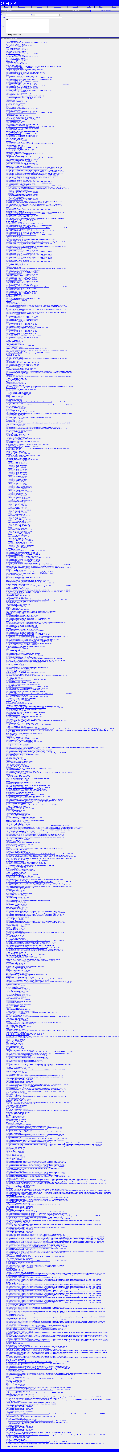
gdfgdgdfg (8, 101)
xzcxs (7, 414)
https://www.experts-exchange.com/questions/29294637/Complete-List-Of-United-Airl (28, 1051)
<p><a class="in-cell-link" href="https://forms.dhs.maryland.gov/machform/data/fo (28, 1349)
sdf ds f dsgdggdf (10, 1331)
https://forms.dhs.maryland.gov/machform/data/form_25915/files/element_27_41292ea (29, 1362)
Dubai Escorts (9, 166)
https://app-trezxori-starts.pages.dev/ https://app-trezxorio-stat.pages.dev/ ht (26, 1168)
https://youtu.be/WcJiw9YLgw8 (14, 754)
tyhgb (7, 440)
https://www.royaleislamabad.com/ (15, 861)
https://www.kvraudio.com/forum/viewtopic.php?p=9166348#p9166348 (24, 637)
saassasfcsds (9, 995)
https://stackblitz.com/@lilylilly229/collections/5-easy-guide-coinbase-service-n (27, 204)
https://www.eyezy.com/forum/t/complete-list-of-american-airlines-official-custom (27, 949)
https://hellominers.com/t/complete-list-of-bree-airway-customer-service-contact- (27, 1442)
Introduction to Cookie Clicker (14, 455)
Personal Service (10, 761)
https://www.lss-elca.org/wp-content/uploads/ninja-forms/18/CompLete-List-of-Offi (27, 1084)
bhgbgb (8, 1106)
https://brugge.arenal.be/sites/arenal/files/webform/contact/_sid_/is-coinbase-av (27, 268)
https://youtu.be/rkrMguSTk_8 (14, 739)
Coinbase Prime (10, 809)
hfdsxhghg (8, 1039)
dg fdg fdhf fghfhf (10, 1262)
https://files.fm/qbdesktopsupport (15, 682)
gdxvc (7, 734)
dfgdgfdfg (8, 1026)
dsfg (7, 1042)
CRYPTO (8, 605)
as (6, 1419)
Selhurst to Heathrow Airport (13, 580)
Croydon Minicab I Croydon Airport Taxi (16, 42)
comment (8, 1074)
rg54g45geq (9, 823)
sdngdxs (8, 774)
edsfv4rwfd (9, 1018)
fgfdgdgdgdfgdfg (10, 1037)
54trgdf (8, 1381)
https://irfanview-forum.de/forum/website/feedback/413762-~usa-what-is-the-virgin (28, 636)
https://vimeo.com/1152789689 (14, 219)
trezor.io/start (9, 841)
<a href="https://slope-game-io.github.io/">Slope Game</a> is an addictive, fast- (27, 242)
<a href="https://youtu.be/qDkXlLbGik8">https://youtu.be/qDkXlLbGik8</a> (26, 66)
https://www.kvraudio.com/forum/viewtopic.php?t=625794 (21, 643)
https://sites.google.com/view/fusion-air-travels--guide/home (22, 1066)
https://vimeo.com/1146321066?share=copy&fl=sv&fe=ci (21, 572)
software (8, 295)
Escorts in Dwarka (11, 150)
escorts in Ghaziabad (11, 803)
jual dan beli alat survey (12, 438)
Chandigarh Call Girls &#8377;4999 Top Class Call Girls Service (23, 566)
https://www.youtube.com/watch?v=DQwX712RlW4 (19, 788)
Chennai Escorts (10, 819)
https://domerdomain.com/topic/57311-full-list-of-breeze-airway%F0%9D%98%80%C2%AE (30, 1378)
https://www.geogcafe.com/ (13, 656)
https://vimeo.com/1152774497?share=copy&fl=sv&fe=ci (21, 235)
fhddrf (7, 783)
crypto (7, 41)
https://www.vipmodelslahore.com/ (15, 789)
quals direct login (10, 844)
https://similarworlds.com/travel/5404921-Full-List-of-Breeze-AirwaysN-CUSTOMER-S (29, 1190)
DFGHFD (8, 849)
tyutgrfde (8, 1068)
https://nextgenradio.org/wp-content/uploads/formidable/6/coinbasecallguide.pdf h (27, 287)
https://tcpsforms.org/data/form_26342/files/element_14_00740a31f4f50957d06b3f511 (29, 1247)
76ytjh (7, 1395)
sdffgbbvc (8, 1007)
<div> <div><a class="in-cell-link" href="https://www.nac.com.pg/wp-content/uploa (28, 1091)
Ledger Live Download (12, 1087)
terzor (7, 125)
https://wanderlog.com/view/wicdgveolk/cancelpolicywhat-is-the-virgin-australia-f (27, 600)
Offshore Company (11, 609)
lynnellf (8, 970)
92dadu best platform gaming (13, 120)
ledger (7, 65)
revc (7, 1364)
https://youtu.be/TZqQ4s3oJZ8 (14, 273)
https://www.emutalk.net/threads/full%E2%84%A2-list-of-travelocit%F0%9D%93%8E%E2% (30, 854)
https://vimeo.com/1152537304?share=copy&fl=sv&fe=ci (21, 252)
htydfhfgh (8, 410)
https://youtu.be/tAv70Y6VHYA (14, 556)
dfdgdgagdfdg (9, 61)
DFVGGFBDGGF (10, 762)
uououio (8, 51)
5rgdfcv (8, 1371)
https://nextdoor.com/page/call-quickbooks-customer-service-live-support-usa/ (27, 173)
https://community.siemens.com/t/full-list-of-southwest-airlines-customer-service (27, 1414)
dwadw (7, 821)
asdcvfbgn (8, 973)
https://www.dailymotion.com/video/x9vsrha (17, 550)
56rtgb (7, 1160)
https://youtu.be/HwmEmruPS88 (14, 68)
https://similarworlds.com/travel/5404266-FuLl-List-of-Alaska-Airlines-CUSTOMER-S (28, 1214)
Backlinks (8, 588)
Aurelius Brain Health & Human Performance (18, 348)
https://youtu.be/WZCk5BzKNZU (14, 362)
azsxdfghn (8, 880)
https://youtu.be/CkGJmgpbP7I (14, 124)
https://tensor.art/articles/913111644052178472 (18, 1126)
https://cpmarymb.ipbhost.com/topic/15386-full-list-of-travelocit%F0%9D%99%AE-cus (29, 1400)
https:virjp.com (12, 744)
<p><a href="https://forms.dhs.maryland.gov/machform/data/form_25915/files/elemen (29, 1327)
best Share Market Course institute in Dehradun (19, 802)
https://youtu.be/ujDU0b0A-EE (14, 82)
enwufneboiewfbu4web (12, 369)
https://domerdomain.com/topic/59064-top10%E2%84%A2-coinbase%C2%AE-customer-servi (31, 1367)
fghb (7, 399)
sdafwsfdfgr (9, 769)
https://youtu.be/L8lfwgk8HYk (14, 271)
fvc (7, 354)
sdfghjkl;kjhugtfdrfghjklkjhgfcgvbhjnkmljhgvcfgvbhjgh (20, 865)
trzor (7, 677)
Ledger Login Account (11, 699)
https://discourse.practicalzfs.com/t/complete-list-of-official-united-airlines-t (26, 1217)
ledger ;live (9, 45)
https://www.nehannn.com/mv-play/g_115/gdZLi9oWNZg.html (22, 127)
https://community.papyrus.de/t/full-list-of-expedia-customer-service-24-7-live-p (27, 1237)
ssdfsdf (8, 901)
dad (7, 1314)
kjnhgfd (8, 918)
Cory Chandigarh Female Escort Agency (16, 270)
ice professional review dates (16, 97)
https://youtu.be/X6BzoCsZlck (14, 654)
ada (7, 1315)
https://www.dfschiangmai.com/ (14, 298)
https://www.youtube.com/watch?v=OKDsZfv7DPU (19, 778)
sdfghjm (8, 994)
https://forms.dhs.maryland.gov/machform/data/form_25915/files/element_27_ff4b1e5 (29, 1366)
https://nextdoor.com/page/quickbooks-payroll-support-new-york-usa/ (24, 176)
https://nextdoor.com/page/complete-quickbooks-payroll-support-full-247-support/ (27, 172)
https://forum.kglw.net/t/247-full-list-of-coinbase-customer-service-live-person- (26, 830)
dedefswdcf (9, 1109)
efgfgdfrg (8, 1105)
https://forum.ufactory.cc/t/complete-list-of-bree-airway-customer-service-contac (27, 1307)
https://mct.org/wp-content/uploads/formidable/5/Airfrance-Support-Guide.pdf (26, 948)
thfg (7, 445)
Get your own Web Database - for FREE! (59, 1450)
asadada (10, 191)
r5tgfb (7, 1370)
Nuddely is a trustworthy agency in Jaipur (17, 820)
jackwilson (8, 967)
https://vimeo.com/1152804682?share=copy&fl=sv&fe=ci (21, 214)
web (7, 110)
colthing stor (9, 310)
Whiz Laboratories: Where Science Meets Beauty (19, 696)
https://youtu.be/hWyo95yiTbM (14, 142)
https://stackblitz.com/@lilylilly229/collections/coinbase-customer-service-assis (27, 186)
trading (10, 501)
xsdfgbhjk (8, 1032)
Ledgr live (8, 80)
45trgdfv (8, 1169)
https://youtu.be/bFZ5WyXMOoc (14, 555)
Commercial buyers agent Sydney (15, 959)
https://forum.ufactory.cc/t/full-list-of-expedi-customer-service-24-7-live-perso (26, 1275)
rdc (7, 1401)
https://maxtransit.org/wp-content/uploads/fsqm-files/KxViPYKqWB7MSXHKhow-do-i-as (29, 730)
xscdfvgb (8, 1073)
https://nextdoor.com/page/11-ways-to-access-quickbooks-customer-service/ (26, 167)
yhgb (7, 347)
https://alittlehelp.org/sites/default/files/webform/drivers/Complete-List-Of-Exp (26, 1022)
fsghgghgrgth (9, 1112)
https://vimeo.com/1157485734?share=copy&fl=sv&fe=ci (21, 90)
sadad (10, 190)
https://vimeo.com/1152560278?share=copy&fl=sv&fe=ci (21, 243)
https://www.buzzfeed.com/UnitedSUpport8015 (18, 1056)
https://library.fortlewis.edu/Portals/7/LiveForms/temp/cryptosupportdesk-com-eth (27, 448)
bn (6, 1133)
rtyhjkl (7, 894)
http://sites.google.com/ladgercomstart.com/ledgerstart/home (22, 427)
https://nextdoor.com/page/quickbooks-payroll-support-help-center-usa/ (25, 174)
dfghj (7, 908)
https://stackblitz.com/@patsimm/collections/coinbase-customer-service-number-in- (30, 187)
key (7, 381)
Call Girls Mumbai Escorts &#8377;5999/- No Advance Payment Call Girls (26, 708)
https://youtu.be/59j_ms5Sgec (14, 108)
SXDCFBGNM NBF (11, 893)
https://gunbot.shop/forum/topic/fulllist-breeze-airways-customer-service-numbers (27, 1348)
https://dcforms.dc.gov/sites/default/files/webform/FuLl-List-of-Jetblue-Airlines (27, 1182)
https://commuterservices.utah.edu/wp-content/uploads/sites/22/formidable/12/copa (28, 1140)
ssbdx (7, 764)
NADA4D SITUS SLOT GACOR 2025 (16, 336)
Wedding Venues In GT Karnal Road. (18, 706)
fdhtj (7, 931)
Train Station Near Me (12, 346)
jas (6, 44)
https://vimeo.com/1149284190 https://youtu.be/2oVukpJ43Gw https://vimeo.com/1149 (29, 402)
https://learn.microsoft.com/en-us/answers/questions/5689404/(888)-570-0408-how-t (28, 312)
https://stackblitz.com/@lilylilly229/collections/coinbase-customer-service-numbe (27, 201)
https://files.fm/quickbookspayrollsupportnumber (19, 688)
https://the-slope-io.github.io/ (13, 56)
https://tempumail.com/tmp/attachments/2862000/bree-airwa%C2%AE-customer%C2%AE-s (31, 1176)
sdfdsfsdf (8, 1276)
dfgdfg (7, 121)
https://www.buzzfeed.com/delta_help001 (17, 1061)
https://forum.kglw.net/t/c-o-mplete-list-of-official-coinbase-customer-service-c (26, 826)
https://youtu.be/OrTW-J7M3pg (14, 723)
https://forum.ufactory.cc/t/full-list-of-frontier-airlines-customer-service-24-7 (26, 1227)
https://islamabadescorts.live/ (14, 712)
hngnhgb (8, 868)
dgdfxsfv (8, 859)
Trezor (7, 92)
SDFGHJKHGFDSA (11, 601)
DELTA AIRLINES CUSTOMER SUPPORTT (18, 1033)
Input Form (32, 1446)
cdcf (7, 1047)
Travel (7, 344)
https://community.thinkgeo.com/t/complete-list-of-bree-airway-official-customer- (27, 1435)
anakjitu (10, 746)
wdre (7, 1122)
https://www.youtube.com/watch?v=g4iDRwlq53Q (19, 563)
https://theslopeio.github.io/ (13, 54)
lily (6, 104)
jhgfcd (7, 891)
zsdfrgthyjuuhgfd (10, 866)
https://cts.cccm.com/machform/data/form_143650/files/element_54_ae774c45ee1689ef (29, 1390)
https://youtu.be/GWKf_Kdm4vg (14, 653)
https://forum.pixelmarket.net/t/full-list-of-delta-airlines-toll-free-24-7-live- (25, 1204)
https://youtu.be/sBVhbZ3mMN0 (14, 782)
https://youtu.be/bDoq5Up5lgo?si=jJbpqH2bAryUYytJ (20, 557)
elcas (7, 845)
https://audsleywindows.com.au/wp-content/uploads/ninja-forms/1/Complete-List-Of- (28, 1110)
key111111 (8, 379)
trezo (7, 811)
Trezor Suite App (10, 956)
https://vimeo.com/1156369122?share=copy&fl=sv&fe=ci (21, 113)
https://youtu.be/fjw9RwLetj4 (13, 83)
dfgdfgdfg (8, 767)
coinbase (8, 1338)
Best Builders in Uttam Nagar (14, 577)
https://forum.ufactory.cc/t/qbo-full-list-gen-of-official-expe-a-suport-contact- (26, 1216)
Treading (10, 542)
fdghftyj (8, 935)
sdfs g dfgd (9, 1223)
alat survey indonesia (11, 720)
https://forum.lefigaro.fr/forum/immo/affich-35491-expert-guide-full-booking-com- (27, 799)
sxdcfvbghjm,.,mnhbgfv (12, 870)
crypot (7, 49)
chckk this (8, 1095)
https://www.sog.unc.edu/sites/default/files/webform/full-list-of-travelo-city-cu (26, 1127)
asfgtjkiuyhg (9, 1015)
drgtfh (7, 383)
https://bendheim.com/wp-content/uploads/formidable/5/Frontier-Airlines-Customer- (28, 983)
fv (6, 355)
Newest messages (12, 1446)
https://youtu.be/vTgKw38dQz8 (14, 135)
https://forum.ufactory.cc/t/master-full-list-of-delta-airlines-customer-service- (26, 1245)
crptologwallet (9, 1029)
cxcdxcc (8, 55)
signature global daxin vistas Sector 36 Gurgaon (19, 1016)
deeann (8, 1150)
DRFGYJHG (9, 1440)
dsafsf (7, 998)
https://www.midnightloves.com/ (14, 862)
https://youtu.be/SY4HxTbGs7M (14, 128)
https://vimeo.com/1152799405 (14, 215)
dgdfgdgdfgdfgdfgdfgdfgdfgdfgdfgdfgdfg (16, 955)
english (8, 420)
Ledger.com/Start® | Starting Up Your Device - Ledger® (21, 239)
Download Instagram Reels (13, 313)
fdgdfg (7, 765)
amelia (7, 208)
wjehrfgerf (8, 962)
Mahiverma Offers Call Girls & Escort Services (18, 202)
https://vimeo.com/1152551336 (14, 250)
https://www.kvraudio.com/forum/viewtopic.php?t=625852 (21, 640)
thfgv (7, 341)
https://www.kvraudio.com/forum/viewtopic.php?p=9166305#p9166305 (24, 639)
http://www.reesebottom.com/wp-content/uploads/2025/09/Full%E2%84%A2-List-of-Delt (29, 1432)
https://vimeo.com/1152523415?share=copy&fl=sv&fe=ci (21, 259)
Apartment (8, 160)
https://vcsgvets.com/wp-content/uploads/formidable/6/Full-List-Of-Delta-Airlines (27, 879)
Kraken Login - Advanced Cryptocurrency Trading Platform (21, 1402)
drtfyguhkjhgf (9, 1436)
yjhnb (7, 403)
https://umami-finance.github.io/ (14, 459)
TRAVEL (8, 671)
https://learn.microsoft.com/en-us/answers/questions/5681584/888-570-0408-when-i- (28, 350)
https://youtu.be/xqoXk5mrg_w (14, 162)
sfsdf (7, 1263)
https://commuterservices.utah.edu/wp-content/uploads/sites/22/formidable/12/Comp (28, 1200)
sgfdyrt (8, 129)
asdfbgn (8, 906)
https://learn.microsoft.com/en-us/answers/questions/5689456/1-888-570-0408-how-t (28, 305)
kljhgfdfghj (8, 851)
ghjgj (7, 936)
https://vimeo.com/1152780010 (14, 226)
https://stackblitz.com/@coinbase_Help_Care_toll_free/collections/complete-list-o (30, 188)
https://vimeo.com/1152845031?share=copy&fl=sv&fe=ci (21, 183)
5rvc (7, 1383)
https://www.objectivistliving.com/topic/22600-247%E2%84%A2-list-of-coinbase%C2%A (29, 1346)
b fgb (7, 400)
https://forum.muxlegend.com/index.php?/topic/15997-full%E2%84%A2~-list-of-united (29, 1387)
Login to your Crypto (11, 149)
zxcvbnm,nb (9, 889)
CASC (7, 732)
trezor (7, 47)
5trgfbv (8, 1270)
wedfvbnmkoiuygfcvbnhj (12, 1023)
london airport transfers (12, 444)
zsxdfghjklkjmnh (10, 897)
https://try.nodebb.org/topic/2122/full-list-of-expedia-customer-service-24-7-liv (26, 1256)
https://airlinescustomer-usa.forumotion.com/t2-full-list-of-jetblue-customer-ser (27, 747)
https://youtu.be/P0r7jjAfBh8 (13, 337)
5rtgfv (7, 1108)
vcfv (7, 442)
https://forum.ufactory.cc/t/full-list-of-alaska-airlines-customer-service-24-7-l (26, 1266)
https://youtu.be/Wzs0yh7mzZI (14, 724)
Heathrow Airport (10, 581)
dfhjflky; (8, 903)
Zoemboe (8, 156)
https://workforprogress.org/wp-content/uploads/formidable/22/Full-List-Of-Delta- (27, 848)
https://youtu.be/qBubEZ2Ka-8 (14, 179)
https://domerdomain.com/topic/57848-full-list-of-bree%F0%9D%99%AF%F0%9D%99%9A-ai (31, 1374)
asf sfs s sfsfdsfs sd (11, 1304)
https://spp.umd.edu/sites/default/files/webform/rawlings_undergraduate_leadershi (28, 911)
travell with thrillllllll (11, 1078)
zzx (7, 1002)
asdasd (8, 395)
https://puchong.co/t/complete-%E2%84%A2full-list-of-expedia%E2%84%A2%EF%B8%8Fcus (31, 1036)
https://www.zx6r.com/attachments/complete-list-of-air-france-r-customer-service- (27, 1077)
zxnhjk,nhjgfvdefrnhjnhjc (12, 887)
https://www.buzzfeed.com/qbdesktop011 (17, 795)
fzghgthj (8, 1116)
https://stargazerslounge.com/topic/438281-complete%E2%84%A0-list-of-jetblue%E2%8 (29, 882)
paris (7, 666)
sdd (9, 197)
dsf (7, 106)
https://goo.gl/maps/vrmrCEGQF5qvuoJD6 (17, 611)
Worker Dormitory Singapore (13, 980)
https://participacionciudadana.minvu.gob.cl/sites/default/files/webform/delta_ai (27, 800)
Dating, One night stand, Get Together (16, 612)
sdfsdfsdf (8, 59)
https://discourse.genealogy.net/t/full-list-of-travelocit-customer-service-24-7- (26, 1397)
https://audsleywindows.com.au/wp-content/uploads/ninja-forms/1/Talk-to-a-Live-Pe (28, 1096)
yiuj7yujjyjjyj (9, 1067)
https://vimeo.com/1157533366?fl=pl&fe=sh (17, 72)
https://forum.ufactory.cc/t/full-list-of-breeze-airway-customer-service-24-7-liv (26, 1373)
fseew (7, 396)
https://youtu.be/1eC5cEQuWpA (14, 364)
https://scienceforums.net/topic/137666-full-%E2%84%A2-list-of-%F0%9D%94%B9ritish (29, 1139)
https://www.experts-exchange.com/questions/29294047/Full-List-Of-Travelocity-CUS (28, 1053)
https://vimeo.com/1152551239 (14, 249)
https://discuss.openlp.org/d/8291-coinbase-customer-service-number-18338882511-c (29, 246)
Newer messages (23, 1446)
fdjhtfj (7, 939)
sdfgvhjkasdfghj (10, 917)
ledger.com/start (10, 775)
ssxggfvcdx (9, 1008)
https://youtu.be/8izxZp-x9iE (13, 278)
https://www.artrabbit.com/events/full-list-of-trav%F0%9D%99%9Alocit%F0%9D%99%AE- (30, 981)
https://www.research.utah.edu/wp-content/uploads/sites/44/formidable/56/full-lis (27, 1273)
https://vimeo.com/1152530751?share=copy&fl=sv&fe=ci (21, 257)
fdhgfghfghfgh (9, 1099)
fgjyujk (7, 928)
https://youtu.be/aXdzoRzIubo (14, 229)
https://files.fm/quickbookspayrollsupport (17, 689)
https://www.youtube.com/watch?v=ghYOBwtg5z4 (19, 327)
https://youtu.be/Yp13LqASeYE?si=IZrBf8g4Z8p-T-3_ (20, 618)
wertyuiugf (8, 1437)
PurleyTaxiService (11, 247)
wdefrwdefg (9, 1124)
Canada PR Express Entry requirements (17, 960)
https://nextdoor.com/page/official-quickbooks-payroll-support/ (22, 177)
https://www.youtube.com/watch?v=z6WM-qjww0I (19, 790)
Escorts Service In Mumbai (13, 163)
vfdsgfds (8, 237)
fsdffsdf (8, 211)
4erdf (7, 1269)
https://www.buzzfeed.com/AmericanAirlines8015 (19, 1059)
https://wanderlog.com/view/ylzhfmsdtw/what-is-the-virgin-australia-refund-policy (27, 675)
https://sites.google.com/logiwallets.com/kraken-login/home (22, 1404)
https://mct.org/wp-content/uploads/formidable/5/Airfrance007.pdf (23, 945)
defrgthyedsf (9, 1094)
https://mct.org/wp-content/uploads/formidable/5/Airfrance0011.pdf (23, 942)
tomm (7, 621)
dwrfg (7, 1117)
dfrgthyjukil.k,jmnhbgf (11, 869)
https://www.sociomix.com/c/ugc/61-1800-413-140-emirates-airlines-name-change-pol (28, 567)
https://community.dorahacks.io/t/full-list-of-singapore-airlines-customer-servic (27, 1089)
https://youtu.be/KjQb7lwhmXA (14, 70)
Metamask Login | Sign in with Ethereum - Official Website (21, 804)
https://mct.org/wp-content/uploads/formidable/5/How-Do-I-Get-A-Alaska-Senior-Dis (28, 941)
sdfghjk (8, 920)
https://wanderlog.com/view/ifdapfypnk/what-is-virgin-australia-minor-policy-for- (27, 622)
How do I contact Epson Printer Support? (17, 974)
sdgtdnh (8, 1009)
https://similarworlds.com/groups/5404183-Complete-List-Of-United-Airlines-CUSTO (28, 1218)
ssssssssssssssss (11, 1000)
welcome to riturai (10, 598)
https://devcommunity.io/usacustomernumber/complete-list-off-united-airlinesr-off (27, 950)
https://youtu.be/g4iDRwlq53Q (14, 552)
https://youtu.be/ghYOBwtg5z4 (14, 316)
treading (10, 461)
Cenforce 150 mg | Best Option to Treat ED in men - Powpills (22, 1416)
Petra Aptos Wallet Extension (14, 69)
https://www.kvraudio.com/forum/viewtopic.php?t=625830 (21, 642)
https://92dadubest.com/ (12, 118)
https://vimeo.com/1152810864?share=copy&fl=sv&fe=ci (21, 209)
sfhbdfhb (8, 456)
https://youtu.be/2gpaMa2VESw (14, 593)
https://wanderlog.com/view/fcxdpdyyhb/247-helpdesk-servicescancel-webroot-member (29, 371)
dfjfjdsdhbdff (9, 793)
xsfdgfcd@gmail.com (11, 1011)
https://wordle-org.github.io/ (13, 668)
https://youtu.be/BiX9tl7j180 (13, 111)
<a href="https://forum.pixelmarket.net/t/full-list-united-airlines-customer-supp (26, 1211)
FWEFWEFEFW (10, 758)
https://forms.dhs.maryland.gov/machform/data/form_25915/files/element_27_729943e (29, 1325)
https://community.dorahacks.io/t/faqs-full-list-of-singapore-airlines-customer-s (27, 1088)
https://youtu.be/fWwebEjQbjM (14, 748)
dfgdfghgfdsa (9, 1005)
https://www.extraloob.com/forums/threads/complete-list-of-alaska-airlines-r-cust (27, 1030)
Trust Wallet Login (11, 329)
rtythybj (8, 1119)
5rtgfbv (8, 1171)
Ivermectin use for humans (13, 727)
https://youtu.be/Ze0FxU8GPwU (14, 740)
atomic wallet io (10, 814)
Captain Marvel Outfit (11, 1394)
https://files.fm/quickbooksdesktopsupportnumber (19, 687)
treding (10, 462)
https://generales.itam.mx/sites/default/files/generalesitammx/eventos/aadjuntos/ (27, 428)
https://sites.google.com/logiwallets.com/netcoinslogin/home (22, 1012)
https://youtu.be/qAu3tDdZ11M (14, 353)
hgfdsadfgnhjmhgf (10, 876)
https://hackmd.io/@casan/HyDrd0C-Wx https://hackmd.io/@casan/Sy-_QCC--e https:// (29, 694)
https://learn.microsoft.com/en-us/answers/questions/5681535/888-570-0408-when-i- (28, 358)
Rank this (8, 152)
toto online (8, 141)
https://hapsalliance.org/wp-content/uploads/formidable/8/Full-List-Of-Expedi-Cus (27, 1234)
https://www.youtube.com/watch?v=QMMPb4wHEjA (20, 785)
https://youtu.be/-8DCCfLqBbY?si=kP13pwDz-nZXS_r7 (20, 768)
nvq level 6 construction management (16, 96)
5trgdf (7, 1137)
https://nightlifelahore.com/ (13, 715)
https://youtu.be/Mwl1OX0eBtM (14, 184)
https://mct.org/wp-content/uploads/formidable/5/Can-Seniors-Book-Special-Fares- (28, 932)
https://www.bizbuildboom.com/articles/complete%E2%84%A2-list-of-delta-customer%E (29, 1064)
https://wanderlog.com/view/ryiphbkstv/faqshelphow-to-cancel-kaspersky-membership (29, 376)
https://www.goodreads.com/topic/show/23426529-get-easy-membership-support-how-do (29, 405)
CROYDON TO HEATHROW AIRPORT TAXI (18, 660)
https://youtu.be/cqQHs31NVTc (14, 842)
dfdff (7, 1120)
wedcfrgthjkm (9, 904)
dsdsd (7, 75)
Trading (10, 521)
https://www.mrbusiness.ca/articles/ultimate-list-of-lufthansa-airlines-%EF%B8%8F (28, 1070)
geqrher (8, 963)
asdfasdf (10, 1423)
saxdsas (8, 1021)
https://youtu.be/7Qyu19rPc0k (14, 159)
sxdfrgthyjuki (9, 896)
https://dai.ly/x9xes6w (12, 216)
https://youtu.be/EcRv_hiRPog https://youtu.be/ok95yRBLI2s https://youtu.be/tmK (28, 423)
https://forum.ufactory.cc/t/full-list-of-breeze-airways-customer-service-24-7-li (26, 1265)
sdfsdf (7, 649)
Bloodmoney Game (13, 698)
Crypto (7, 1298)
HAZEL (8, 1306)
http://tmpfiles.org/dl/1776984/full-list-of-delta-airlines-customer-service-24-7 (26, 1393)
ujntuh (7, 1148)
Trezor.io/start (9, 63)
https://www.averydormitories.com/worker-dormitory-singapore (22, 979)
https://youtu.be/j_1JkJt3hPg (13, 134)
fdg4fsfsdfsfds (10, 703)
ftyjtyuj (7, 938)
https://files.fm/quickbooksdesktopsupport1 (17, 691)
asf (7, 685)
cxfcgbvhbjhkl (9, 991)
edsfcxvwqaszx (10, 990)
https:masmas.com (13, 743)
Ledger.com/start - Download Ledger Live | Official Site (20, 143)
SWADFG (8, 988)
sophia (7, 245)
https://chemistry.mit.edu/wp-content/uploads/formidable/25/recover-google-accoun (28, 85)
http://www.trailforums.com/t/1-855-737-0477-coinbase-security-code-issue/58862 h (28, 228)
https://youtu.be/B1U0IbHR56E (14, 76)
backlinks (8, 115)
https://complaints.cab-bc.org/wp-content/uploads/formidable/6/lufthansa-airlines (27, 1075)
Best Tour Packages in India (13, 1130)
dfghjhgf (8, 873)
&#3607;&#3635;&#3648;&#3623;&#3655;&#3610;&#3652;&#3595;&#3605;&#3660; (28, 590)
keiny (7, 1071)
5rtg (7, 1342)
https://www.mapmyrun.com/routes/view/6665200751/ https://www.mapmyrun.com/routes (30, 386)
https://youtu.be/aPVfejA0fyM (14, 615)
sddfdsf (8, 695)
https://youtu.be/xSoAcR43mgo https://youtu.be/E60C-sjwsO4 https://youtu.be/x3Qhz (29, 772)
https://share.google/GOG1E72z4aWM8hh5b (18, 1085)
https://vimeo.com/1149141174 (14, 417)
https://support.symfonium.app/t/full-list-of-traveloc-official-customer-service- (26, 833)
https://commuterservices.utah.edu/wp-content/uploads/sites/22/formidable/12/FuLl (28, 1197)
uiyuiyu (8, 103)
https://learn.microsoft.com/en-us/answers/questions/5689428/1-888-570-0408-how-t (28, 309)
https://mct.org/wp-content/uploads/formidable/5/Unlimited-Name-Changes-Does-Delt (28, 922)
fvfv (7, 343)
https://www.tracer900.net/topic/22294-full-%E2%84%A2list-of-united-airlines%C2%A (28, 1102)
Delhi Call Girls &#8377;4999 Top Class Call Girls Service (21, 230)
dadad (7, 1092)
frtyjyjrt (8, 786)
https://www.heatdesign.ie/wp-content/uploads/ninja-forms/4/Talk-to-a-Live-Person (28, 1261)
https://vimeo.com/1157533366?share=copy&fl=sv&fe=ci (21, 77)
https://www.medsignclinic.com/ (14, 153)
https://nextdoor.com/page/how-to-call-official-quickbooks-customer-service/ (26, 170)
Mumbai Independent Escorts (14, 165)
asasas (8, 139)
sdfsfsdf (10, 1425)
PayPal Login (12, 284)
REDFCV (8, 1360)
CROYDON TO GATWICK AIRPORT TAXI (17, 659)
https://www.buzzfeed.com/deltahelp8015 (17, 1060)
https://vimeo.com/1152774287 (14, 233)
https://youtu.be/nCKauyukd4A (14, 180)
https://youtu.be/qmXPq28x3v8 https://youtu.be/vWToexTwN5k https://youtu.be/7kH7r (29, 372)
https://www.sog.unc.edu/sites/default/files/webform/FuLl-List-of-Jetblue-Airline (27, 1189)
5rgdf (7, 1283)
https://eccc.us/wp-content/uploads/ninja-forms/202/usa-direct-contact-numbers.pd (30, 1421)
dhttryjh (8, 934)
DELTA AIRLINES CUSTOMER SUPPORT (17, 966)
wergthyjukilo (9, 910)
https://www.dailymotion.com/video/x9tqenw (17, 753)
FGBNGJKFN (9, 776)
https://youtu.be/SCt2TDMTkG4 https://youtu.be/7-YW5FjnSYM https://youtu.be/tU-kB (29, 586)
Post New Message (105, 10)
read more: (9, 924)
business (8, 628)
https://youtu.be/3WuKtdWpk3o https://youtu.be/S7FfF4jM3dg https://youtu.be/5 (27, 306)
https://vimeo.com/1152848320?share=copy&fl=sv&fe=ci (21, 181)
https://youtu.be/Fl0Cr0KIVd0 (14, 616)
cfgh (7, 929)
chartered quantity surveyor (13, 719)
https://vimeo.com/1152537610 (14, 253)
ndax (9, 146)
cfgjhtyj (8, 927)
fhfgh (7, 52)
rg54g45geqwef (10, 831)
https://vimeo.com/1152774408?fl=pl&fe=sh (17, 232)
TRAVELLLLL (9, 1186)
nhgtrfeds (8, 890)
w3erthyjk (8, 907)
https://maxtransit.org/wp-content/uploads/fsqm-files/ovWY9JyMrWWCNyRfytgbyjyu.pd (29, 729)
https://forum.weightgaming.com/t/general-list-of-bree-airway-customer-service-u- (27, 1179)
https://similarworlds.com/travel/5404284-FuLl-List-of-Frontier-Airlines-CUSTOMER (28, 1213)
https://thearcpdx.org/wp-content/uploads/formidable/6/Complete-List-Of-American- (28, 883)
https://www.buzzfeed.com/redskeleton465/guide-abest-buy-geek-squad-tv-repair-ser (28, 827)
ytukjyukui (8, 946)
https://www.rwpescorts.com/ (13, 709)
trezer (7, 361)
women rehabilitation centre (13, 131)
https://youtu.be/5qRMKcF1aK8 (14, 750)
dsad (7, 390)
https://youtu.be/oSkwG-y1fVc (14, 796)
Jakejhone (8, 437)
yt (6, 1412)
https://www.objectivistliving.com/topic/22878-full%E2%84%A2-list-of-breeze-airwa (28, 1329)
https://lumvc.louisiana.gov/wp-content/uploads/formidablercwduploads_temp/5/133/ (28, 564)
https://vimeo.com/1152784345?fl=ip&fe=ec (17, 223)
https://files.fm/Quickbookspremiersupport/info (18, 680)
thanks (7, 755)
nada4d (8, 451)
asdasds (8, 1063)
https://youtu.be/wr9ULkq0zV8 (14, 323)
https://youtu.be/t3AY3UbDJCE (14, 200)
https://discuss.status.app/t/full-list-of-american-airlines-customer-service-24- (26, 1143)
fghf (7, 62)
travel (7, 1318)
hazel (7, 987)
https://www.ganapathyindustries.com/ (16, 657)
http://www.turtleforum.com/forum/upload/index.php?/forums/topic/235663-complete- (28, 212)
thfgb (7, 357)
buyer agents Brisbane (12, 957)
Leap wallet (9, 736)
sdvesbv (8, 779)
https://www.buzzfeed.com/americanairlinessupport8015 (21, 1057)
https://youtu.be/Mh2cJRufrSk (14, 771)
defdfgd (8, 1098)
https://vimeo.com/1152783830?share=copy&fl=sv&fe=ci (21, 225)
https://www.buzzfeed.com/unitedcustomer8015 (18, 1054)
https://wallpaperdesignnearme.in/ (15, 667)
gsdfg (7, 692)
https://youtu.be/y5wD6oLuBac (14, 365)
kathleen (8, 993)
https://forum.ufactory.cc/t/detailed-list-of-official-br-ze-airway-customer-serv (26, 1224)
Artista (7, 608)
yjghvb (8, 424)
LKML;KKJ (9, 737)
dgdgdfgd (8, 722)
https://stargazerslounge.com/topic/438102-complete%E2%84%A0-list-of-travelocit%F (29, 884)
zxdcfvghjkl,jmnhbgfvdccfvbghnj (14, 875)
